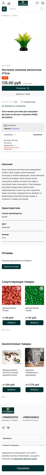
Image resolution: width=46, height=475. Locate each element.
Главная (5, 15)
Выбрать (11, 322)
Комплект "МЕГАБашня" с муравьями (32, 372)
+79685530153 (10, 417)
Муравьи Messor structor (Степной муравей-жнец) (10, 372)
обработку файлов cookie (25, 459)
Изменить (16, 129)
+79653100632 (31, 417)
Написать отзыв (11, 266)
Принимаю (23, 468)
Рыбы (15, 15)
